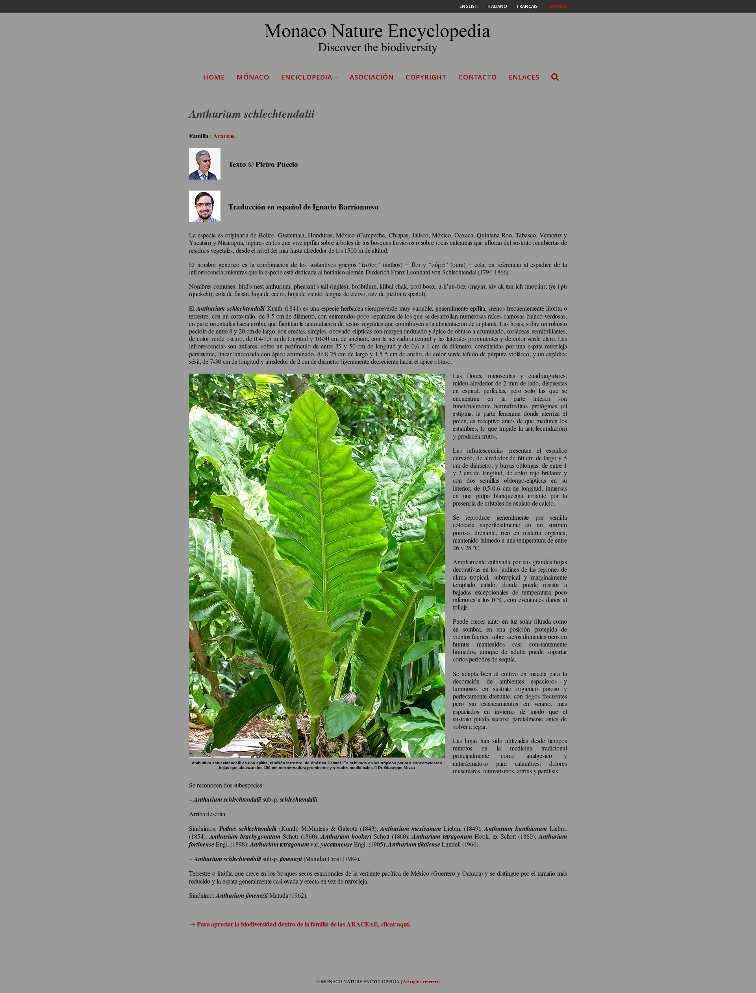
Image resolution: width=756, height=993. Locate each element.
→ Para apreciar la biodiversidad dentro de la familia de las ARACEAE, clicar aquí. (299, 923)
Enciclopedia (306, 77)
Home (214, 77)
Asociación (372, 77)
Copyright (426, 77)
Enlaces (524, 77)
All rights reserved (421, 981)
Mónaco (253, 77)
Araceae (224, 135)
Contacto (477, 77)
